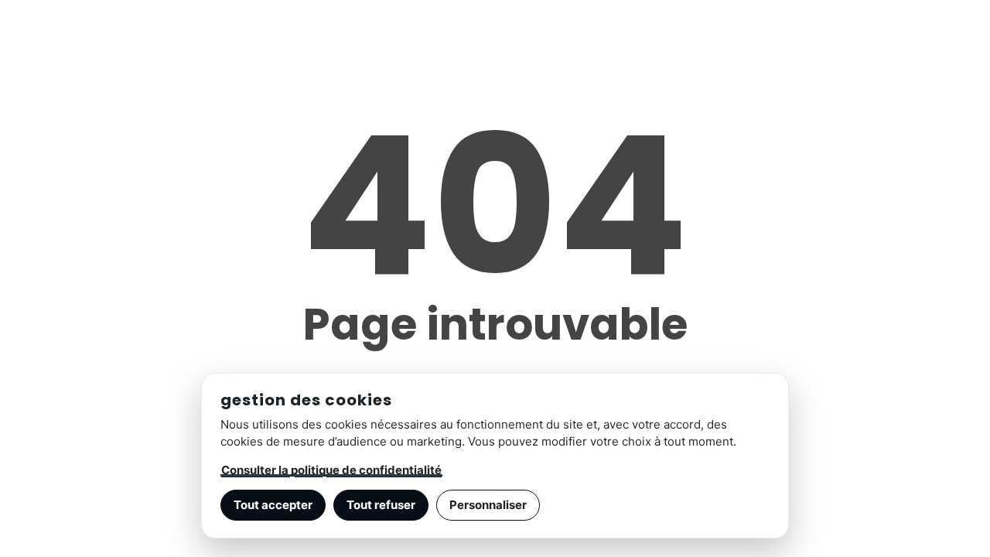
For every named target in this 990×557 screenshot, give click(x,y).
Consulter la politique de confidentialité (331, 470)
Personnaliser (488, 504)
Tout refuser (380, 504)
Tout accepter (273, 504)
